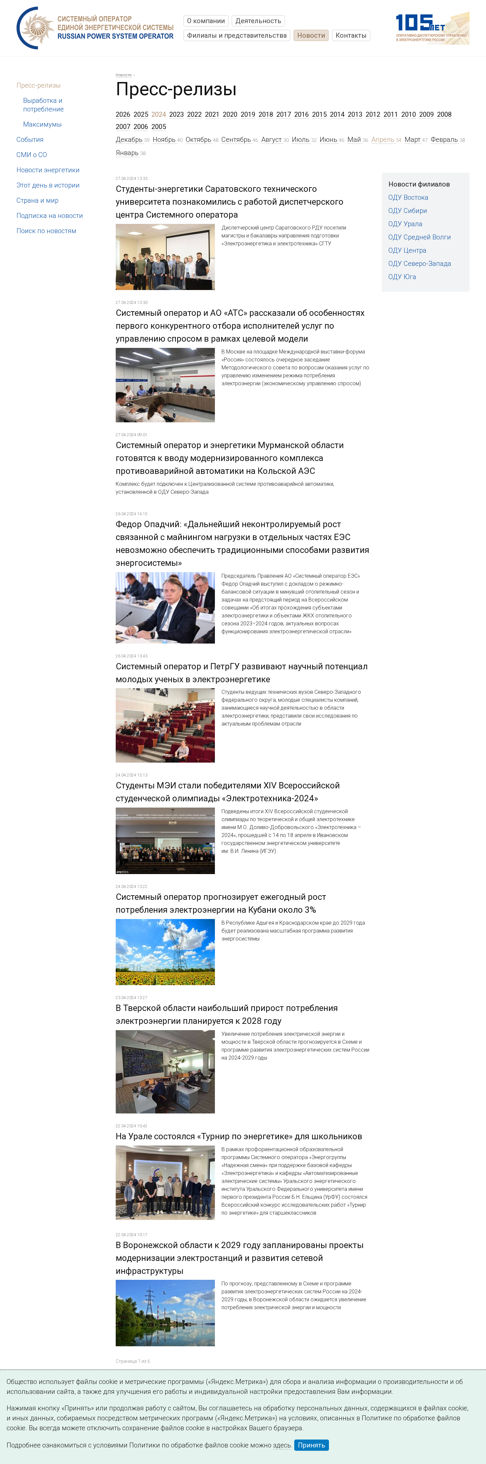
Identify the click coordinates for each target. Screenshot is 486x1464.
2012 (373, 114)
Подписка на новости (50, 216)
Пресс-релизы (39, 85)
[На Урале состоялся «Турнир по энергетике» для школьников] (165, 1151)
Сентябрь (237, 140)
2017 (283, 114)
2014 (337, 114)
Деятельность (258, 21)
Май (355, 140)
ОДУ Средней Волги (419, 237)
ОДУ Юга (402, 277)
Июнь (329, 140)
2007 (123, 127)
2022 (194, 114)
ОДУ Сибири (407, 211)
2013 (355, 114)
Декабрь (130, 140)
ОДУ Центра (407, 250)
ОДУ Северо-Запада (419, 264)
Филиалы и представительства (237, 35)
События (30, 140)
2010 (408, 114)
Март (413, 140)
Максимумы (42, 124)
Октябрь (199, 140)
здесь (282, 1445)
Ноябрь (165, 140)
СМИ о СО (32, 155)
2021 (212, 114)
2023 (176, 114)
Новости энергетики (48, 170)
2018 (266, 114)
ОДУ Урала (405, 224)
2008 (444, 114)
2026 (123, 114)
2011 (391, 114)
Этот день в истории (48, 185)
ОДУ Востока (408, 197)
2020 (230, 114)
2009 (426, 114)
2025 (141, 114)
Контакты (351, 35)
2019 (248, 114)
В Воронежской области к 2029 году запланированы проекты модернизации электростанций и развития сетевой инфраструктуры (240, 1258)
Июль (301, 140)
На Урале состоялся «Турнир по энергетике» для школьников (239, 1136)
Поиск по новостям (46, 231)
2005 (158, 127)
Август (272, 140)
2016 (301, 114)
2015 (319, 114)
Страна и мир (38, 200)
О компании (206, 21)
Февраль (445, 140)
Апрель (383, 140)
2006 (141, 127)
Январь (128, 153)
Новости (311, 35)
